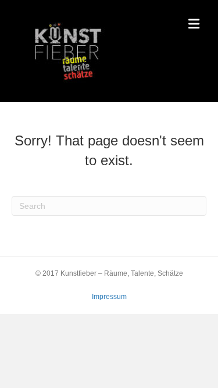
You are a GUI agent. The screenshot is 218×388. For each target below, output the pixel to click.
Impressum (109, 297)
